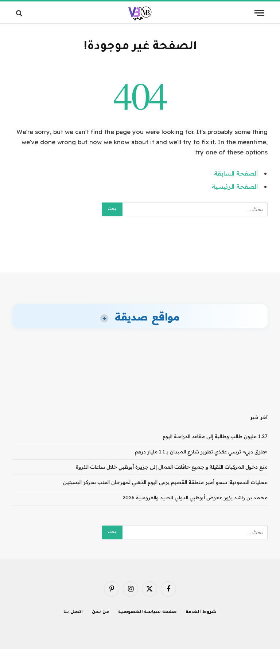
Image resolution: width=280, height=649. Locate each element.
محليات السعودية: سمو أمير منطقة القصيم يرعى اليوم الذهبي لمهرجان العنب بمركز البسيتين (165, 482)
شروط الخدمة (201, 612)
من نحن (100, 612)
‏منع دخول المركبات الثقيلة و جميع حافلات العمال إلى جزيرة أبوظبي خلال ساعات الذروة (172, 467)
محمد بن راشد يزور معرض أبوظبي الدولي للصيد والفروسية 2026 (195, 497)
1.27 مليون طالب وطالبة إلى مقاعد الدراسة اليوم (215, 436)
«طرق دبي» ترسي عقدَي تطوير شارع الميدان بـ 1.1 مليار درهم (201, 451)
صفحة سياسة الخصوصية (147, 612)
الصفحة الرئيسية (235, 186)
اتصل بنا (73, 612)
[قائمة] (259, 13)
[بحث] (20, 13)
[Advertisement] (140, 244)
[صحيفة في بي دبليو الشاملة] (140, 12)
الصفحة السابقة (236, 173)
